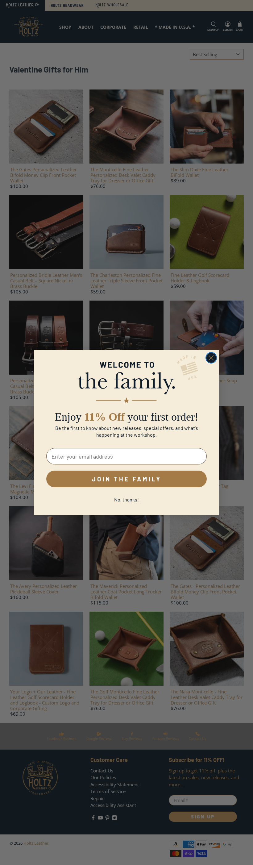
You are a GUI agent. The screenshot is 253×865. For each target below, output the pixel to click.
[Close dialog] (211, 357)
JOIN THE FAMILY (126, 479)
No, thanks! (126, 499)
